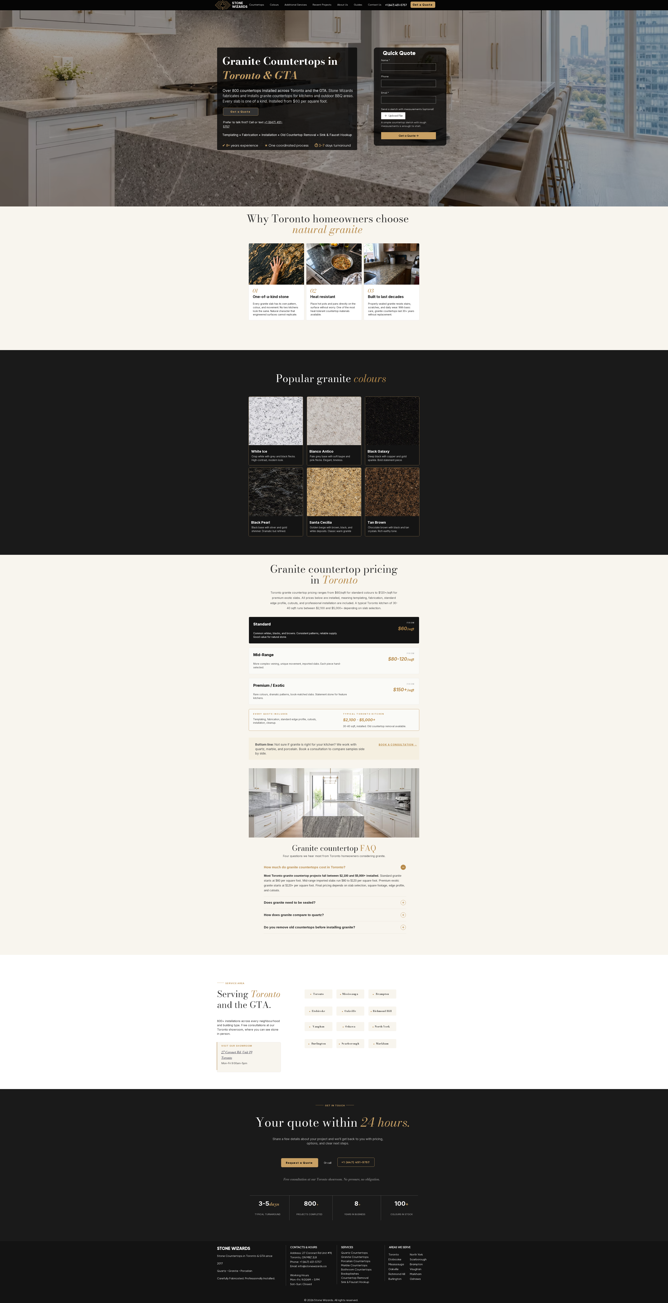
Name (385, 60)
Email (385, 92)
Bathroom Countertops (356, 1269)
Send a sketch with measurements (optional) (407, 109)
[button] (256, 5)
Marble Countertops (354, 1265)
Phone (385, 76)
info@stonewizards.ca (312, 1266)
